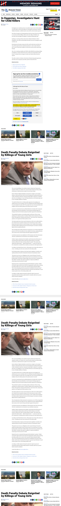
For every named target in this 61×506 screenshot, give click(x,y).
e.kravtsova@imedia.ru (24, 278)
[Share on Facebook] (31, 25)
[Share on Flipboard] (40, 25)
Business (17, 14)
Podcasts (31, 14)
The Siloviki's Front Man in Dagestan (19, 66)
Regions (13, 14)
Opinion (21, 14)
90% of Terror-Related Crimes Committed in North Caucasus (24, 284)
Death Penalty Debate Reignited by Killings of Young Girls (20, 153)
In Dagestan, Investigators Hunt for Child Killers (20, 19)
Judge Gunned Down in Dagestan (19, 64)
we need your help (23, 102)
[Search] (59, 14)
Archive (35, 14)
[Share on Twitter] (33, 25)
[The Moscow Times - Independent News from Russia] (11, 10)
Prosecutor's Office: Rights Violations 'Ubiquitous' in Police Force (25, 285)
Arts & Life (26, 14)
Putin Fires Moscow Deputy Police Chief (20, 287)
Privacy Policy (21, 81)
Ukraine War (8, 14)
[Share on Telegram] (34, 25)
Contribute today (54, 10)
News (4, 14)
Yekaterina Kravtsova (5, 158)
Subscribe (39, 79)
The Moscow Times (5, 24)
